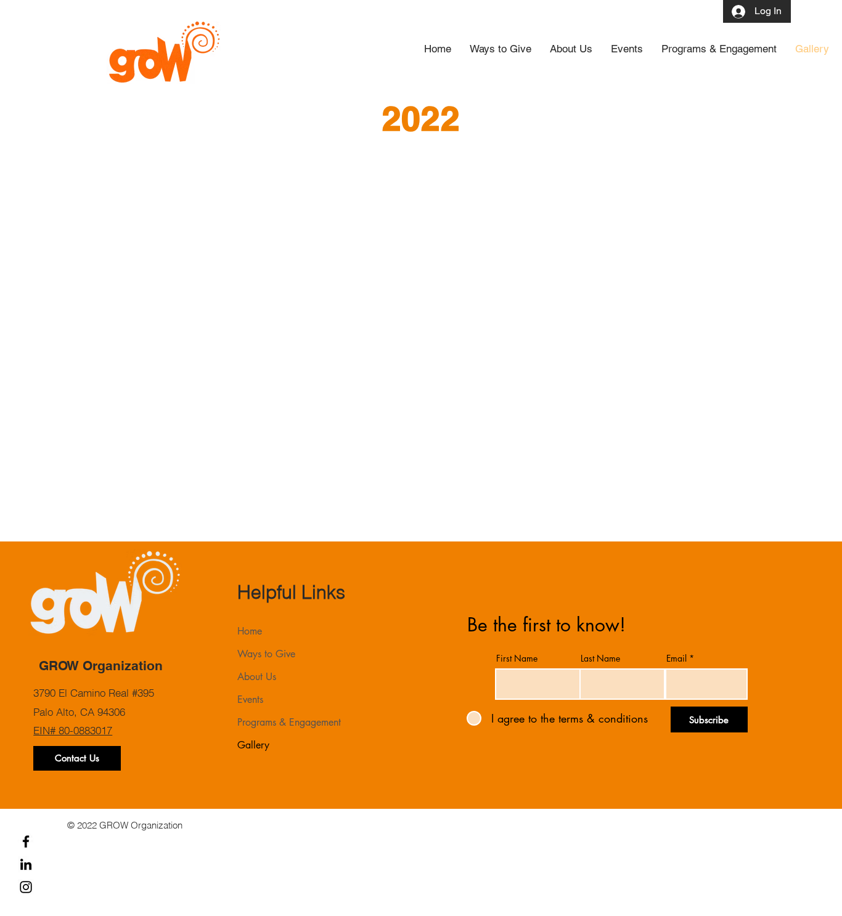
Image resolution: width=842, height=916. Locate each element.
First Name (516, 658)
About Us (256, 676)
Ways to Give (266, 653)
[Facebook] (26, 841)
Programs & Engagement (289, 722)
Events (250, 699)
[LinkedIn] (26, 864)
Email (676, 658)
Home (249, 631)
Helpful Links (291, 592)
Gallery (253, 745)
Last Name (600, 658)
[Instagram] (26, 887)
